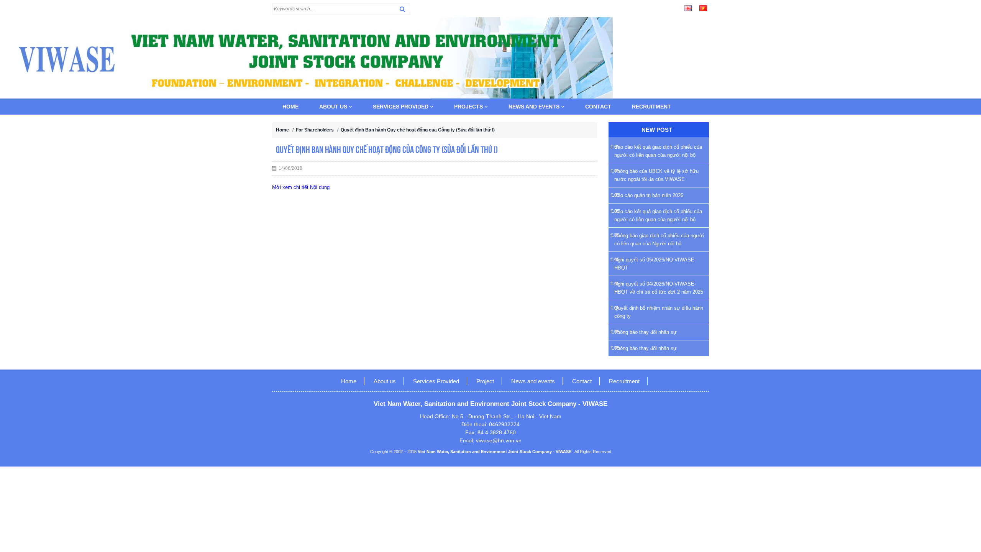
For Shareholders (315, 130)
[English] (688, 8)
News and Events (535, 107)
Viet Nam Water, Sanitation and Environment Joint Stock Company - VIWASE (495, 451)
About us (334, 107)
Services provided (401, 107)
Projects (469, 107)
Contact (598, 107)
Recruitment (651, 107)
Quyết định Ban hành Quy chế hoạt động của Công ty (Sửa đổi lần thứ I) (418, 130)
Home (290, 107)
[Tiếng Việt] (703, 8)
